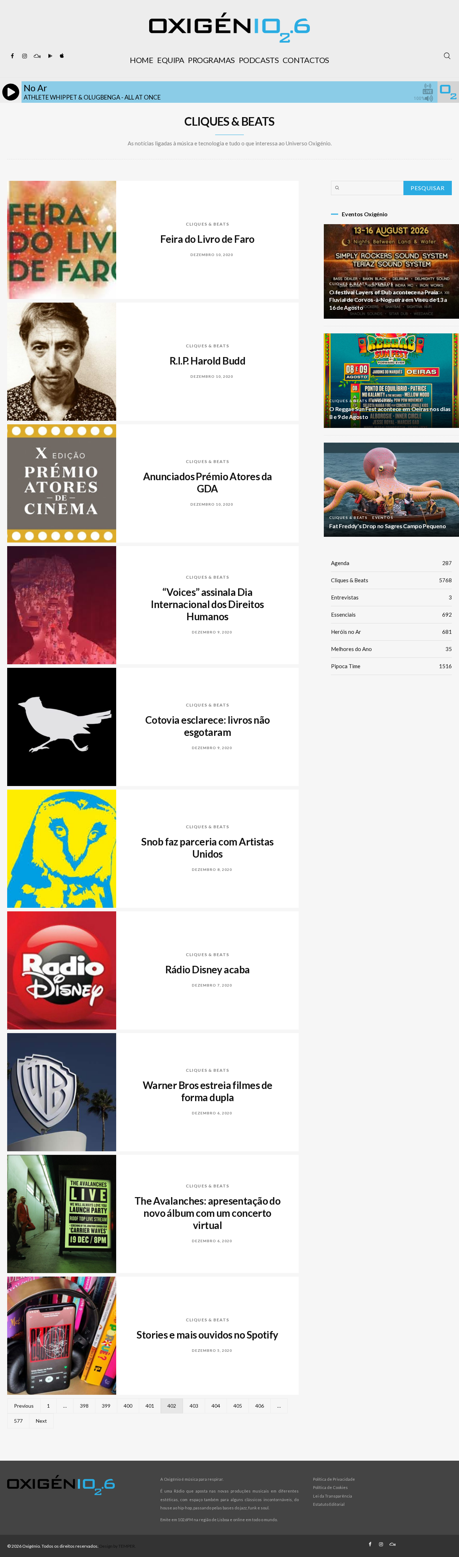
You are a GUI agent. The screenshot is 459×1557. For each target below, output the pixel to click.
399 (106, 1406)
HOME (141, 60)
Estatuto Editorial (329, 1504)
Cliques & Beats (208, 224)
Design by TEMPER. (117, 1546)
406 (259, 1406)
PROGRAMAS (211, 60)
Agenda (391, 563)
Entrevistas (391, 597)
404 (216, 1406)
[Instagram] (24, 56)
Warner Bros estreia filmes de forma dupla (208, 1091)
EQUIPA (170, 60)
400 (128, 1406)
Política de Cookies (330, 1487)
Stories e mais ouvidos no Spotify (207, 1335)
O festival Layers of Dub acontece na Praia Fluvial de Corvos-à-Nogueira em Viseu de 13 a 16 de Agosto (388, 300)
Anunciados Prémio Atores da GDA (207, 482)
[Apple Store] (61, 56)
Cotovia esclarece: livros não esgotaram (207, 726)
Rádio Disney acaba (207, 969)
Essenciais (391, 614)
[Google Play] (49, 56)
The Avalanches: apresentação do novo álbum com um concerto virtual (207, 1213)
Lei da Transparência (332, 1496)
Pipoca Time (391, 666)
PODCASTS (259, 60)
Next (41, 1421)
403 (194, 1406)
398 (84, 1406)
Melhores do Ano (391, 649)
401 (150, 1406)
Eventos (382, 283)
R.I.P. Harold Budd (207, 361)
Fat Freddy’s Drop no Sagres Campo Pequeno (387, 525)
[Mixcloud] (37, 56)
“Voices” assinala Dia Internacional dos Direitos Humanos (207, 604)
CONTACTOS (306, 60)
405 (237, 1406)
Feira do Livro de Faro (207, 239)
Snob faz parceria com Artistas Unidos (207, 847)
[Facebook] (12, 56)
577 (18, 1421)
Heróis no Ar (391, 631)
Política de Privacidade (334, 1479)
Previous (24, 1406)
